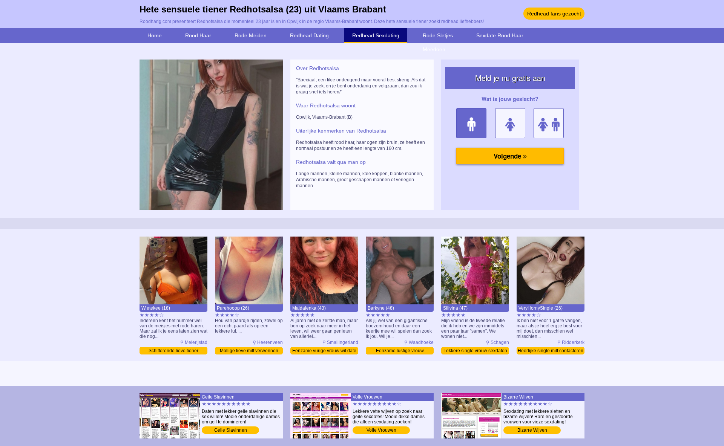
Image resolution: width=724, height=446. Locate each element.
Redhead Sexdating (375, 35)
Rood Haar (198, 35)
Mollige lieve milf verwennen (249, 350)
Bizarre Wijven (532, 430)
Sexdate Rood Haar (499, 35)
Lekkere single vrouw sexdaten (475, 350)
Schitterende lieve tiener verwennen (173, 351)
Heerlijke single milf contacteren (550, 350)
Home (154, 35)
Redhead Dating (309, 35)
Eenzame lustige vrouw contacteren (400, 351)
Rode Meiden (251, 35)
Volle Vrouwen (381, 430)
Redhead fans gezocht (554, 14)
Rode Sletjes (438, 35)
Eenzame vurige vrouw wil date (324, 350)
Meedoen (434, 49)
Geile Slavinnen (230, 430)
